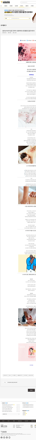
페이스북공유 (23, 40)
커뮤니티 (21, 5)
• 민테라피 (23, 414)
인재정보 (11, 5)
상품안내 (27, 5)
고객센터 (32, 5)
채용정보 (5, 5)
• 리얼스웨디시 (24, 413)
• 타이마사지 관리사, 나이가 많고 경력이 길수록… (7, 407)
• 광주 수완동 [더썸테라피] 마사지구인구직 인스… (28, 407)
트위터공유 (30, 40)
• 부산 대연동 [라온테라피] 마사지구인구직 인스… (28, 404)
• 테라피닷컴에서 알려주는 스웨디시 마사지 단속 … (7, 404)
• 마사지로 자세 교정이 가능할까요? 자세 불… (7, 408)
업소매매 (16, 5)
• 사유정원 (23, 412)
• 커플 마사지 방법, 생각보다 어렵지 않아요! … (7, 411)
